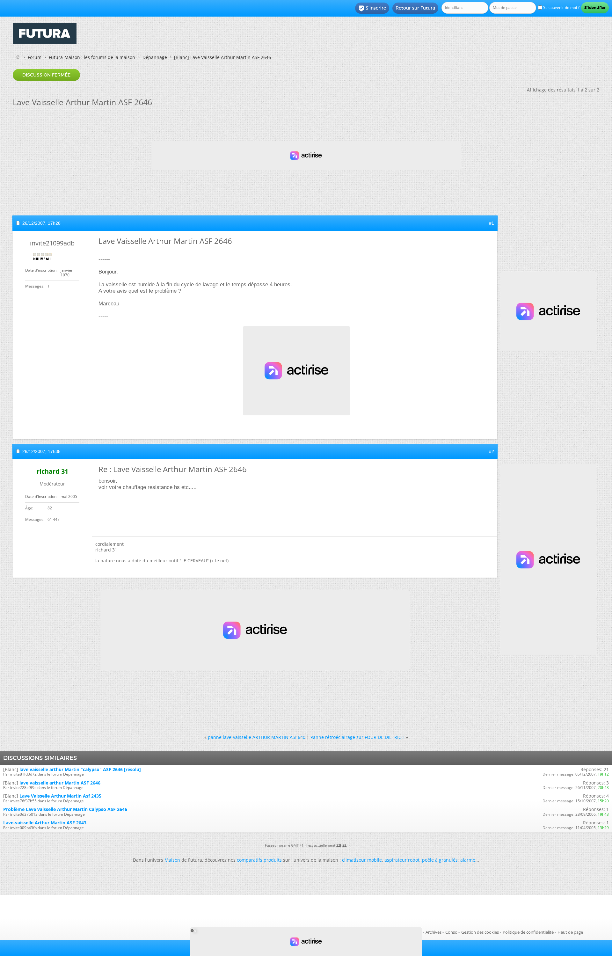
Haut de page (570, 932)
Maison (172, 860)
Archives (433, 932)
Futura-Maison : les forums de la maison (92, 57)
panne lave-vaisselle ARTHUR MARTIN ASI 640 (256, 737)
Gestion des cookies (480, 932)
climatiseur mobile (362, 860)
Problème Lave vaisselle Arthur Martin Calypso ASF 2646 (65, 809)
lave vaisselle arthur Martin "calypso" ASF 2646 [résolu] (80, 769)
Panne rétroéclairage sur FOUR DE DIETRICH (357, 737)
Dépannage (154, 57)
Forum (34, 57)
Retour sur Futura (415, 8)
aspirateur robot (401, 860)
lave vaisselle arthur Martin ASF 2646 (59, 783)
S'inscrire (372, 8)
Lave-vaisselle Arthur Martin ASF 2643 (44, 823)
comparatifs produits (259, 860)
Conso (451, 932)
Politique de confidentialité (528, 932)
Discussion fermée (46, 75)
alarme (467, 860)
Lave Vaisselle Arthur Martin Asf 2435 (60, 796)
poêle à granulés (440, 860)
